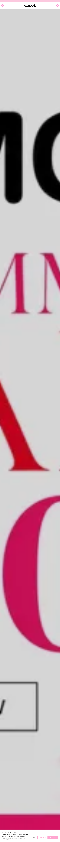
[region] (30, 836)
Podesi (33, 837)
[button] (2, 5)
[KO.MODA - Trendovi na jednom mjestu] (30, 5)
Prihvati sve (53, 837)
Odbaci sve (43, 837)
